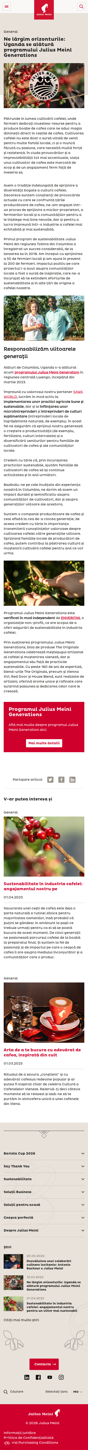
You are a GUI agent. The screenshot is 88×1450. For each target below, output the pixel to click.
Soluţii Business (17, 1192)
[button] (81, 6)
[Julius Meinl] (44, 10)
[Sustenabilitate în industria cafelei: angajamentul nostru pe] (44, 847)
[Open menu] (6, 6)
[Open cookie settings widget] (7, 1443)
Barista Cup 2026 (19, 1153)
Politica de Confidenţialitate (29, 1438)
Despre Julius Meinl (21, 1230)
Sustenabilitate (18, 1179)
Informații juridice (20, 1433)
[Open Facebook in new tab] (38, 1377)
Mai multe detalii (44, 743)
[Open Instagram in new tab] (61, 1377)
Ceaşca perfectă (18, 1218)
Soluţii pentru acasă (22, 1205)
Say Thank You (16, 1166)
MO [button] (76, 1392)
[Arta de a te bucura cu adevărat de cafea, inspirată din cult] (44, 1012)
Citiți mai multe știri (21, 1320)
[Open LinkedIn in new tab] (26, 1377)
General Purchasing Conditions (31, 1443)
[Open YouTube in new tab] (49, 1377)
